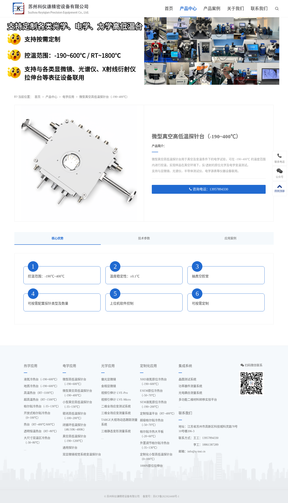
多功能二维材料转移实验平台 (198, 399)
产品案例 (211, 8)
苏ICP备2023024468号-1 (166, 496)
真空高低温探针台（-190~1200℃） (74, 438)
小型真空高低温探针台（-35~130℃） (77, 404)
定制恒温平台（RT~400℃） (158, 413)
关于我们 (235, 8)
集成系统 (185, 366)
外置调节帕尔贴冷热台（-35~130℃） (155, 445)
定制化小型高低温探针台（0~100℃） (156, 457)
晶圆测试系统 (187, 379)
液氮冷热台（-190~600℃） (41, 379)
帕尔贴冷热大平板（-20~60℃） (152, 434)
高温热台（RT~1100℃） (39, 392)
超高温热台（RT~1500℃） (41, 399)
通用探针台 (70, 447)
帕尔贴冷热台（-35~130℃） (42, 406)
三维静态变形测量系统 (116, 431)
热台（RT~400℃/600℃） (40, 424)
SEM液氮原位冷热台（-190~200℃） (153, 404)
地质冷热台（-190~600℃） (41, 386)
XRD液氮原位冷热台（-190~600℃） (153, 382)
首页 (169, 8)
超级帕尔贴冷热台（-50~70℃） (152, 422)
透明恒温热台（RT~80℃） (41, 431)
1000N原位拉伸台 (151, 465)
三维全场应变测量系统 (116, 413)
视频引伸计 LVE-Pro (114, 392)
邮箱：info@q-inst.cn (192, 451)
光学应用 (108, 366)
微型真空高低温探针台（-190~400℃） (104, 96)
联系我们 (259, 8)
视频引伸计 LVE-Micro (116, 399)
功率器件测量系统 (190, 386)
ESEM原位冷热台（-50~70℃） (151, 393)
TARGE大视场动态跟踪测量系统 (119, 422)
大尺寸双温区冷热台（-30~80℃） (37, 440)
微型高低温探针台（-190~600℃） (74, 382)
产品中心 (188, 8)
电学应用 (68, 96)
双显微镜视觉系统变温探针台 (82, 454)
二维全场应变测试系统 (116, 406)
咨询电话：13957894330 (210, 189)
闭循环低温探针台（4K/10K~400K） (74, 427)
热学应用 (30, 366)
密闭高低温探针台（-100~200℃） (74, 416)
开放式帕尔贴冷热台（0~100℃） (37, 415)
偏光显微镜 (108, 379)
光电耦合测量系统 (190, 392)
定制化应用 (148, 366)
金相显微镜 (108, 386)
